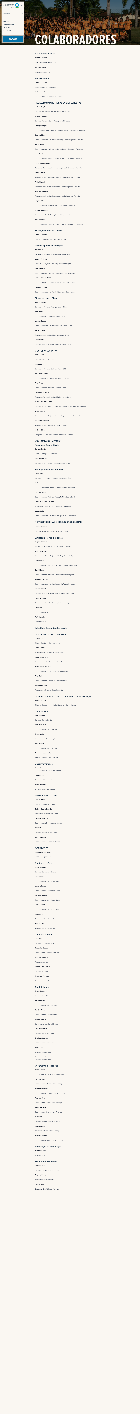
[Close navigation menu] (22, 5)
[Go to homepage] (11, 5)
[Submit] (21, 13)
